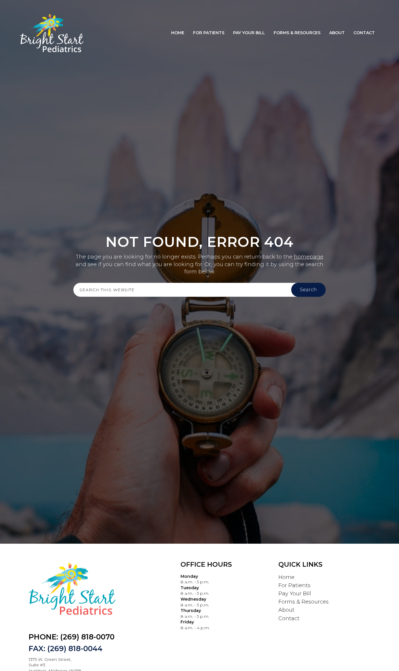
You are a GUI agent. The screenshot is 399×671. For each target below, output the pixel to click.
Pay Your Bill (294, 593)
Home (286, 577)
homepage (308, 257)
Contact (288, 618)
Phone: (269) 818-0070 (72, 636)
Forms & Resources (303, 602)
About (286, 610)
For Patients (294, 585)
